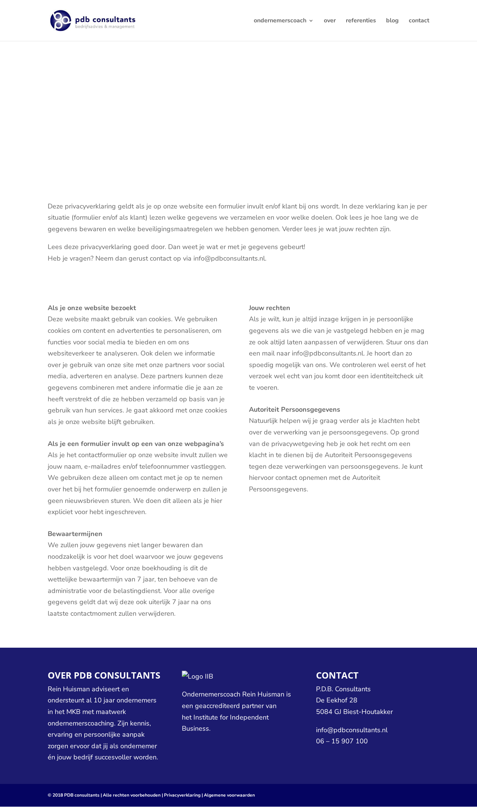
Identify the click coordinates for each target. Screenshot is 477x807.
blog (392, 21)
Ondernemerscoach (211, 694)
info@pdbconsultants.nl (352, 729)
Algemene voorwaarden (229, 795)
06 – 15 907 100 (342, 741)
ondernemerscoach (280, 21)
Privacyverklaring (182, 795)
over (330, 21)
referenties (361, 21)
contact (419, 21)
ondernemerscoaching (81, 723)
